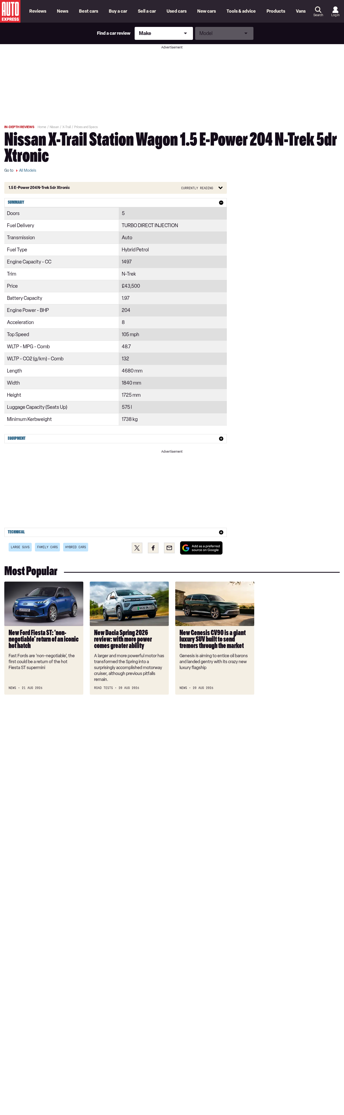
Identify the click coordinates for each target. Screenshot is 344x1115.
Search (318, 15)
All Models (27, 170)
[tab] (115, 202)
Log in (335, 15)
